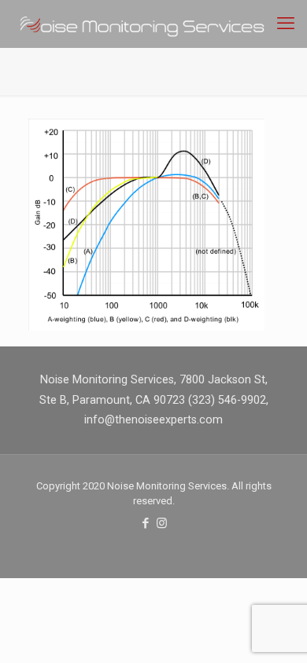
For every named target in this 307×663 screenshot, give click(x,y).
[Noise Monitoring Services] (159, 23)
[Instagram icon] (162, 523)
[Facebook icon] (145, 523)
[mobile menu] (285, 23)
